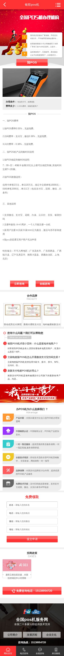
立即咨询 (19, 283)
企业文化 (51, 634)
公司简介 (13, 634)
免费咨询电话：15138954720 (34, 590)
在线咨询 (45, 283)
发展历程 (32, 634)
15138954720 (38, 642)
